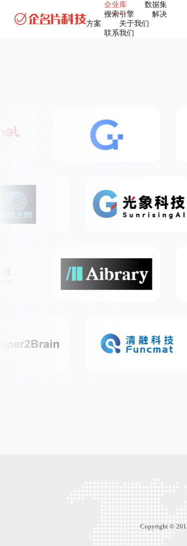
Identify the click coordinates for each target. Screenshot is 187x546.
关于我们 (134, 23)
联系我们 (119, 33)
